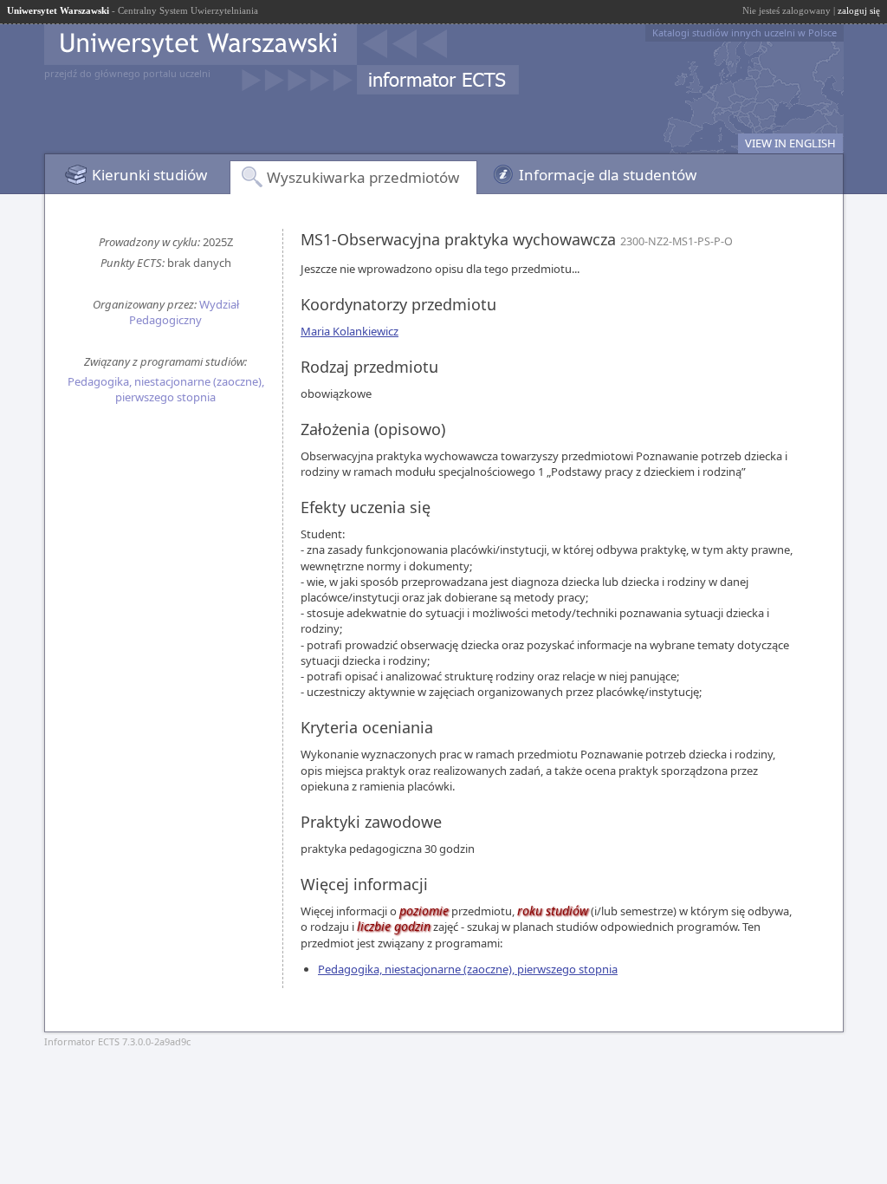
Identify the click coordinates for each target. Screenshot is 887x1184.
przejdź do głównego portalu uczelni (127, 73)
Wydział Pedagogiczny (184, 312)
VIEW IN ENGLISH (790, 143)
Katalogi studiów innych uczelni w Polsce (744, 32)
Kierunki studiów (149, 175)
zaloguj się (859, 10)
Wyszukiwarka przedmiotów (363, 177)
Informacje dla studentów (607, 175)
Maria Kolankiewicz (349, 331)
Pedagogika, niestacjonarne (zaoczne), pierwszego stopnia (166, 389)
